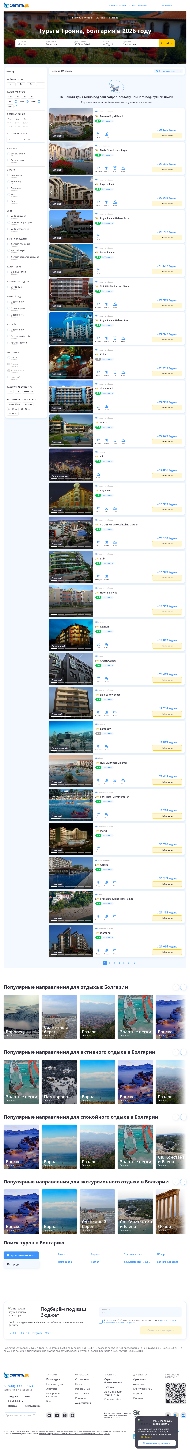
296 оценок (107, 121)
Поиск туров (53, 1379)
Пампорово (65, 1261)
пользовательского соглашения (97, 1431)
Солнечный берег (167, 1261)
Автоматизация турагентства (113, 1393)
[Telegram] (49, 1415)
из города (13, 1264)
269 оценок (107, 189)
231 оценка (107, 597)
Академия (139, 1384)
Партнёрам (139, 1393)
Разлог (95, 1261)
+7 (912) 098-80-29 (138, 5)
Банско (62, 1254)
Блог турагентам (142, 1388)
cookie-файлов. (145, 1437)
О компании (82, 1379)
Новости (80, 1384)
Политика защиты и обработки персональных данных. (85, 1433)
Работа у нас (82, 1388)
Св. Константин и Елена (137, 1261)
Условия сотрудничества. (50, 1433)
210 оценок (107, 767)
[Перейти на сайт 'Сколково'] (138, 1415)
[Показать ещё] (183, 987)
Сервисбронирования (113, 1381)
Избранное (166, 5)
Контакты (80, 1398)
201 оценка (107, 835)
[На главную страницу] (18, 5)
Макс (48, 1333)
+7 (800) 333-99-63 (18, 1333)
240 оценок (107, 495)
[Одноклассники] (65, 1415)
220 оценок (107, 699)
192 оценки (107, 937)
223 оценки (107, 665)
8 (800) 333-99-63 (117, 5)
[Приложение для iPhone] (168, 1415)
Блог (49, 1401)
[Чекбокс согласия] (101, 1322)
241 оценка (107, 427)
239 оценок (107, 529)
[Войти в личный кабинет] (184, 5)
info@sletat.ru (15, 1401)
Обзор (161, 1254)
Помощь (12, 1405)
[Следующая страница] (134, 963)
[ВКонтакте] (57, 1415)
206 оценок (107, 801)
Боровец (96, 1254)
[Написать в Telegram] (152, 5)
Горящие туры (54, 1384)
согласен (110, 1320)
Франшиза (139, 1379)
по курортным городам (21, 1255)
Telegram (37, 1333)
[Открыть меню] (177, 5)
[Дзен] (72, 1415)
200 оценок (107, 869)
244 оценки (107, 393)
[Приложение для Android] (176, 1415)
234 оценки (107, 563)
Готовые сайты (112, 1399)
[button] (30, 43)
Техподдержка (33, 1405)
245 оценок (107, 359)
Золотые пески (133, 1254)
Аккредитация (83, 1402)
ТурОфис (109, 1387)
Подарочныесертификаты (53, 1395)
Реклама (138, 1398)
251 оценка (107, 291)
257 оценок (107, 257)
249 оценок (107, 325)
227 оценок (107, 631)
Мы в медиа (82, 1393)
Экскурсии (52, 1388)
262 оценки (107, 223)
